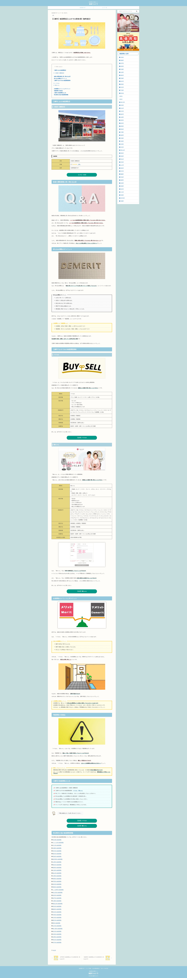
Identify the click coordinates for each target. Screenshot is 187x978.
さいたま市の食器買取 (58, 842)
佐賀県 (122, 183)
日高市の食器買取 (57, 934)
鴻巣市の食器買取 (57, 887)
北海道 (122, 57)
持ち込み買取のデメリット (60, 78)
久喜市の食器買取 (57, 870)
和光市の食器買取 (57, 906)
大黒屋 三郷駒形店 (59, 73)
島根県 (122, 156)
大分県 (122, 192)
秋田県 (122, 66)
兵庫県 (122, 144)
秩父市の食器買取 (57, 931)
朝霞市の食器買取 (57, 878)
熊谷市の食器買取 (57, 864)
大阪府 (122, 141)
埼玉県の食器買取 (57, 839)
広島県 (122, 162)
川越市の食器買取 (57, 848)
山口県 (122, 165)
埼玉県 (54, 950)
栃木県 (122, 81)
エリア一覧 (104, 7)
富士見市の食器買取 (57, 892)
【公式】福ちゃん (82, 591)
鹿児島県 (123, 198)
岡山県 (122, 159)
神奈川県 (123, 102)
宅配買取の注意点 (58, 90)
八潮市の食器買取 (57, 901)
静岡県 (122, 126)
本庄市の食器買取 (57, 912)
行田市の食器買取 (57, 914)
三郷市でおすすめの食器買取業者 (62, 80)
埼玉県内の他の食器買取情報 (61, 94)
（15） (79, 164)
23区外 (120, 99)
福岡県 (122, 180)
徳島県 (122, 168)
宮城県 (122, 69)
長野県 (122, 120)
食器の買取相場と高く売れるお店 (62, 76)
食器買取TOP (82, 7)
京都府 (122, 138)
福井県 (122, 114)
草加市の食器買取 (57, 856)
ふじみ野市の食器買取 (58, 889)
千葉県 (122, 90)
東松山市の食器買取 (57, 903)
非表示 (60, 66)
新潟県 (122, 105)
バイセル (57, 83)
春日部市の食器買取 (57, 859)
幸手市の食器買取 (57, 942)
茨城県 (122, 78)
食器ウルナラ (93, 4)
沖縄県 (122, 201)
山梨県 (122, 117)
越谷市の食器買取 (57, 853)
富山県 (122, 108)
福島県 (122, 75)
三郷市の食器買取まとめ (60, 92)
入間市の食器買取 (57, 876)
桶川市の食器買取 (57, 920)
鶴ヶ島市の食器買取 (57, 928)
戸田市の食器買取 (57, 881)
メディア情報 (88, 968)
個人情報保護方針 (96, 968)
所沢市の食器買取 (57, 851)
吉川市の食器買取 (57, 926)
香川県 (122, 171)
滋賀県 (122, 135)
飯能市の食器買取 (57, 909)
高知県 (122, 177)
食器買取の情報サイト (93, 971)
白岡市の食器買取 (57, 937)
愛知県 (122, 129)
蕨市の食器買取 (56, 923)
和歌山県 (123, 150)
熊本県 (122, 189)
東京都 (122, 93)
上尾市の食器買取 (57, 862)
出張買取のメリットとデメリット (62, 88)
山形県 (122, 72)
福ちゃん (57, 85)
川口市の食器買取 (57, 845)
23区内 (120, 96)
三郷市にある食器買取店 (60, 70)
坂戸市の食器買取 (57, 898)
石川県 (122, 111)
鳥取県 (122, 153)
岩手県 (122, 63)
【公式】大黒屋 (82, 175)
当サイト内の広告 (104, 968)
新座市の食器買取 (57, 867)
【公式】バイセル (82, 437)
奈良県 (122, 147)
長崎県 (122, 186)
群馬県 (122, 84)
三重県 (122, 132)
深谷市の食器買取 (57, 884)
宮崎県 (122, 195)
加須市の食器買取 (57, 895)
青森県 (122, 60)
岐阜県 (122, 123)
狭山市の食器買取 (57, 873)
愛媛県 (122, 174)
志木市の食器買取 (57, 917)
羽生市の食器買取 (57, 939)
